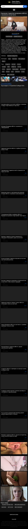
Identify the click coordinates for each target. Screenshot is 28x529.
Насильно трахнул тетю (7, 504)
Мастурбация (22, 58)
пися (12, 71)
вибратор (14, 66)
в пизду (4, 66)
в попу (22, 71)
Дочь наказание (18, 507)
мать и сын (10, 507)
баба (9, 66)
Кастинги (14, 58)
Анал (9, 58)
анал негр (4, 507)
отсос (3, 69)
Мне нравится (8, 34)
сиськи (18, 64)
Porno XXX (14, 519)
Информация (9, 36)
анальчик (17, 71)
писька (7, 71)
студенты (8, 64)
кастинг (13, 64)
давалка (8, 69)
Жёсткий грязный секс (20, 504)
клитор (19, 66)
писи (3, 71)
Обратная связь (14, 514)
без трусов (22, 69)
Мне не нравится (10, 34)
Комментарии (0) (18, 36)
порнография (15, 69)
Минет (3, 61)
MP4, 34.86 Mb (10, 74)
